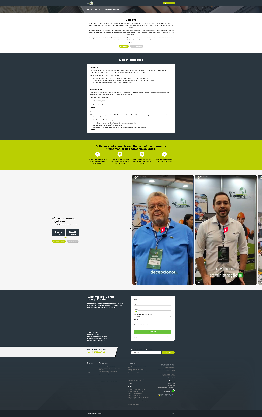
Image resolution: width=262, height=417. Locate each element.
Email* (135, 304)
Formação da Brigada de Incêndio (107, 366)
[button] (131, 42)
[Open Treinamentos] (129, 3)
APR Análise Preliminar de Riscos (135, 391)
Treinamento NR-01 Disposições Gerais (108, 381)
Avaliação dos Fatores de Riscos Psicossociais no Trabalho (135, 403)
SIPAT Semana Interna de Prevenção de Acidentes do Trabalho (108, 372)
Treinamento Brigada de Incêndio (107, 375)
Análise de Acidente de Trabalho (135, 393)
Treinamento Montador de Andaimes (107, 379)
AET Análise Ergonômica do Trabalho (136, 389)
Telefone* (136, 309)
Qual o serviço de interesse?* (141, 324)
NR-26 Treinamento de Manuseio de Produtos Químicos (109, 369)
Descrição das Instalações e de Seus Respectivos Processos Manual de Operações (138, 370)
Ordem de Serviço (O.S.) (133, 377)
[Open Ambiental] (153, 3)
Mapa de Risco (131, 375)
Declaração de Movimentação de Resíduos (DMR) (137, 367)
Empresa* (136, 319)
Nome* (135, 299)
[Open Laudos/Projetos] (111, 3)
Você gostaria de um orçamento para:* (143, 314)
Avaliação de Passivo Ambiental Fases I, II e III (138, 401)
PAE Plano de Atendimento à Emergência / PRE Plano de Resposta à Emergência (138, 380)
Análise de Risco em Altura (134, 395)
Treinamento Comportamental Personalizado (109, 377)
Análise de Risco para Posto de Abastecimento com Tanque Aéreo (138, 398)
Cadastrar (152, 331)
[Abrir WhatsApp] (259, 413)
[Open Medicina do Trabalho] (142, 3)
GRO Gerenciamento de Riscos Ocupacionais (138, 372)
